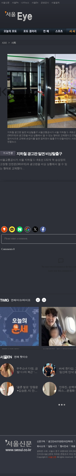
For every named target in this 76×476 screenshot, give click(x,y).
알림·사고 (52, 446)
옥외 (70, 441)
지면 (59, 441)
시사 (4, 42)
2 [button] (62, 405)
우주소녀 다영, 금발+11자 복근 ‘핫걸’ (27, 372)
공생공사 (45, 2)
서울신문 (5, 2)
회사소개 (41, 446)
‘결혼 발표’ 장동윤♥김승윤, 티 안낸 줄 (27, 391)
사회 (13, 42)
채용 (73, 446)
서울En (35, 2)
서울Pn (15, 2)
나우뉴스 (25, 2)
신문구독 (41, 441)
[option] (19, 326)
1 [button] (59, 405)
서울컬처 (55, 2)
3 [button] (64, 405)
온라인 (65, 441)
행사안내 (64, 446)
